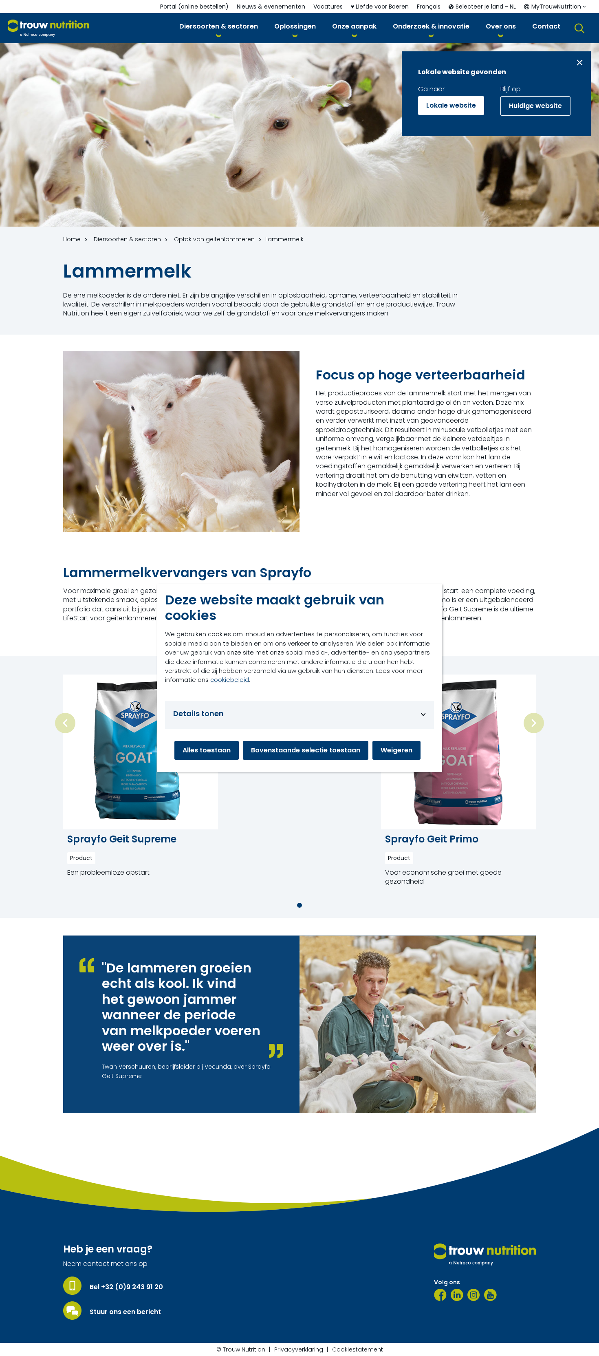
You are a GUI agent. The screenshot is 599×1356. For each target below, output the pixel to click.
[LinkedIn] (457, 1295)
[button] (218, 28)
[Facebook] (440, 1295)
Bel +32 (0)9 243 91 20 (126, 1287)
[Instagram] (473, 1295)
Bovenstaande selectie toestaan (305, 750)
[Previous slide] (65, 723)
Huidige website (535, 105)
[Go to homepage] (48, 28)
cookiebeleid (229, 679)
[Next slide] (534, 723)
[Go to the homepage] (485, 1255)
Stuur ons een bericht (125, 1311)
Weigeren (396, 750)
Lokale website (451, 105)
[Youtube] (490, 1295)
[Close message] (579, 62)
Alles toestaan (207, 750)
